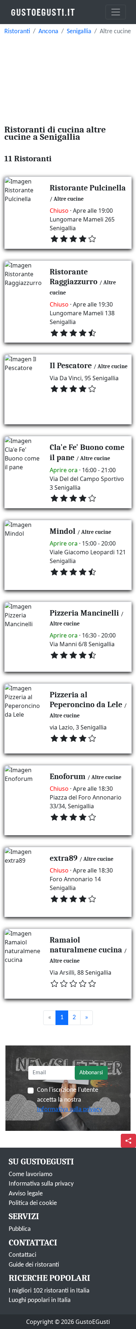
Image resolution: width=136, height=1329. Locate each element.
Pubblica (20, 1229)
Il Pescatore (71, 365)
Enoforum (68, 776)
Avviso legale (26, 1194)
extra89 (64, 858)
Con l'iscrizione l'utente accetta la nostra (69, 1100)
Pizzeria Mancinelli (84, 613)
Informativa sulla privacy (69, 1109)
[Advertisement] (68, 78)
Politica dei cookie (33, 1203)
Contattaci (22, 1255)
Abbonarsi (91, 1073)
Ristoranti (17, 31)
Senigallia (79, 31)
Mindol (62, 531)
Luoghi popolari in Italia (40, 1300)
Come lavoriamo (31, 1174)
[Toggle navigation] (116, 12)
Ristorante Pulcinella (88, 188)
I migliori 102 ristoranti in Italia (49, 1291)
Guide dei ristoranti (34, 1265)
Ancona (48, 31)
